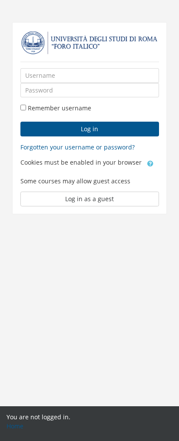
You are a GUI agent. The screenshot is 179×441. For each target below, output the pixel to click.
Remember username (59, 108)
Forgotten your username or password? (77, 147)
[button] (150, 163)
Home (15, 426)
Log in (89, 129)
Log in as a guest (89, 199)
